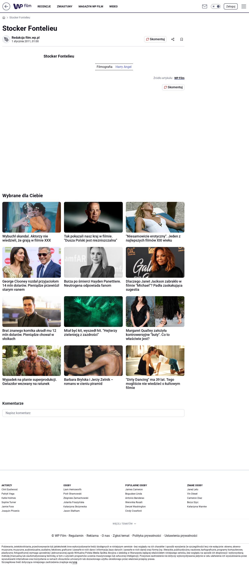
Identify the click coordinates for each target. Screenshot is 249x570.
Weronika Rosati (133, 502)
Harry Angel (124, 67)
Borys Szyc (192, 502)
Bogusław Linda (133, 493)
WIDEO (113, 6)
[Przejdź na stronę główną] (6, 9)
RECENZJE (44, 6)
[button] (216, 6)
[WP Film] (25, 6)
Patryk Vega (8, 493)
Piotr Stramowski (72, 493)
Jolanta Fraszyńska (73, 502)
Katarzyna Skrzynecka (75, 506)
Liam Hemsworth (72, 489)
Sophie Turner (9, 502)
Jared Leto (192, 489)
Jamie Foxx (8, 506)
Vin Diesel (192, 493)
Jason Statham (71, 511)
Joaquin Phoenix (10, 511)
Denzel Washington (135, 506)
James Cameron (134, 489)
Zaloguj (230, 6)
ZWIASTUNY (64, 6)
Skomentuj (157, 39)
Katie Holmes (9, 498)
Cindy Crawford (133, 511)
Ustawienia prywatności (180, 536)
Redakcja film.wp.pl (25, 37)
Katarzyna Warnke (197, 506)
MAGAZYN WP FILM (91, 6)
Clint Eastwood (10, 489)
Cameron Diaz (194, 498)
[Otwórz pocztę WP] (205, 6)
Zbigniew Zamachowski (75, 498)
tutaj (74, 562)
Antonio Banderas (134, 498)
